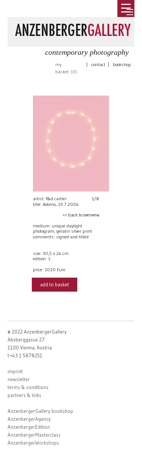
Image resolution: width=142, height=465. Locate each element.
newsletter (19, 379)
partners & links (24, 395)
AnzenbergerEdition (29, 427)
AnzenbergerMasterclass (34, 435)
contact (98, 64)
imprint (15, 371)
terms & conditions (28, 387)
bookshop (122, 64)
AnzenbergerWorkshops (33, 443)
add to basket (54, 284)
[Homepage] (73, 28)
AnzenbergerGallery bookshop (40, 411)
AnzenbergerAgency (29, 419)
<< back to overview (80, 215)
